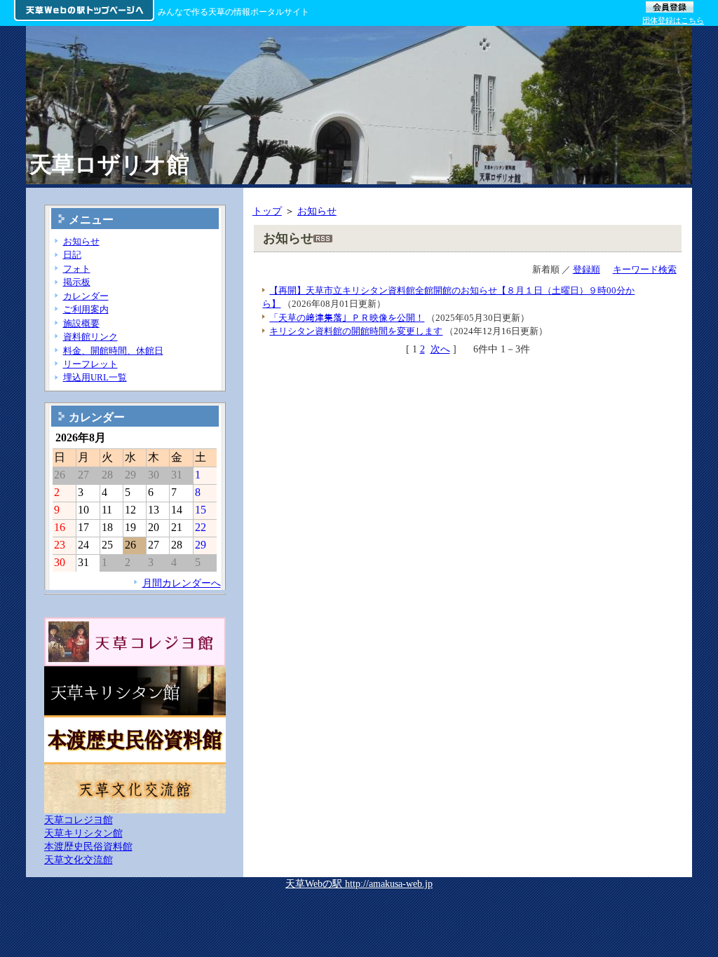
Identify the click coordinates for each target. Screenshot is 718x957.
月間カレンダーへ (181, 582)
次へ (440, 348)
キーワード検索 (645, 269)
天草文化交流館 (78, 859)
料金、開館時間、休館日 (113, 350)
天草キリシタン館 (83, 833)
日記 (72, 254)
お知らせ (317, 210)
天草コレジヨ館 (78, 819)
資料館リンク (90, 336)
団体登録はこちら (673, 20)
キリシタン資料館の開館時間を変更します (355, 331)
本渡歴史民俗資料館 (88, 846)
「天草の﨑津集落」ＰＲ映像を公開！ (346, 317)
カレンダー (86, 296)
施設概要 (81, 323)
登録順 (586, 269)
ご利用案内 (86, 309)
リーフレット (90, 364)
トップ (267, 210)
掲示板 (76, 282)
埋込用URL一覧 (95, 377)
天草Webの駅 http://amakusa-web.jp (359, 883)
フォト (76, 268)
